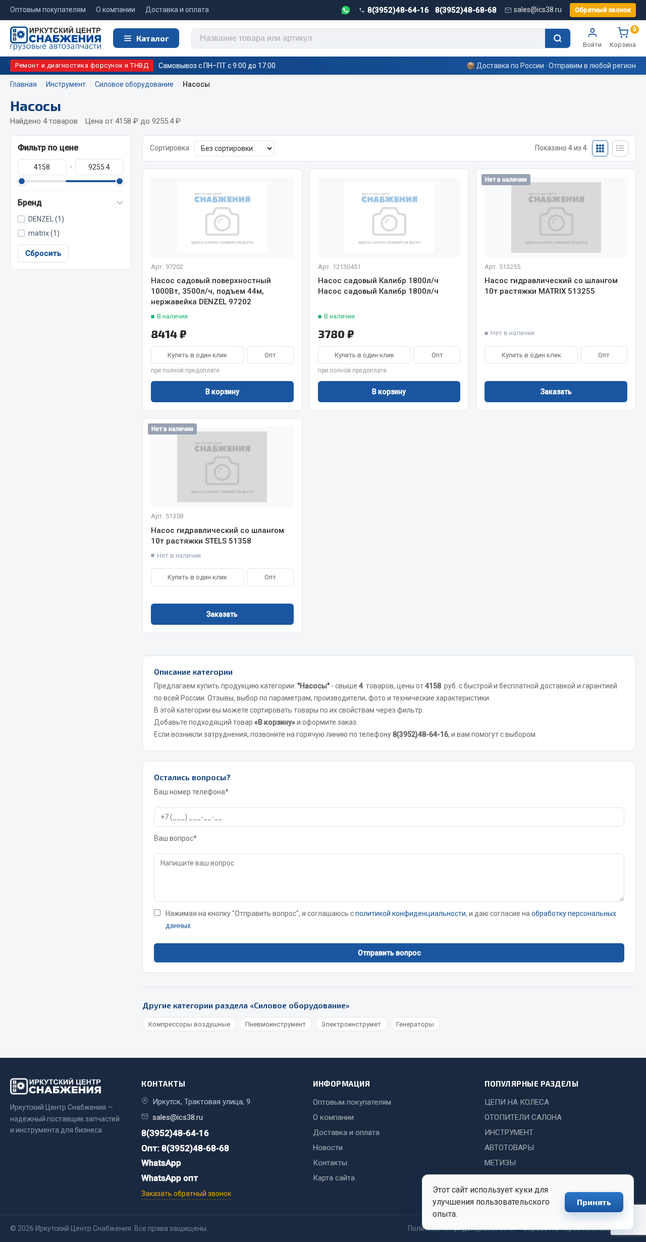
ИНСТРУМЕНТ (508, 1132)
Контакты (330, 1162)
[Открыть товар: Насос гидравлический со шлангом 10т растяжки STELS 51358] (222, 466)
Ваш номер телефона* (191, 792)
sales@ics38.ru (538, 10)
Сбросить (43, 253)
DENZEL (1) (46, 219)
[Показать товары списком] (620, 148)
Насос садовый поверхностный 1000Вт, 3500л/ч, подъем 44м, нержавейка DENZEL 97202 (211, 291)
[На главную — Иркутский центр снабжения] (55, 38)
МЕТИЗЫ (500, 1162)
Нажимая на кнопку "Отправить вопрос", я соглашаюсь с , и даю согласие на (391, 919)
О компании (115, 10)
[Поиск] (557, 38)
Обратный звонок (603, 10)
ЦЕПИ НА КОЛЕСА (516, 1102)
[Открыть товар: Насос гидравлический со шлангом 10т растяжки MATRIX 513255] (555, 217)
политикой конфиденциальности (410, 913)
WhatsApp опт (169, 1178)
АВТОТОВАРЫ (509, 1147)
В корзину (222, 392)
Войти (592, 44)
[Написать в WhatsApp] (346, 10)
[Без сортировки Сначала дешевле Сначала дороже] (234, 148)
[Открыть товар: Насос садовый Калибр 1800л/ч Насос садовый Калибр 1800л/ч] (389, 217)
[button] (71, 203)
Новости (328, 1147)
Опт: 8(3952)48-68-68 (185, 1148)
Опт (270, 355)
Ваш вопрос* (175, 838)
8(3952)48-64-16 (398, 10)
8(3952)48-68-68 (466, 10)
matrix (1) (44, 233)
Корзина (623, 37)
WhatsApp (161, 1163)
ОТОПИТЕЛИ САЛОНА (523, 1117)
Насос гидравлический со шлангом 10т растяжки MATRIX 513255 (551, 286)
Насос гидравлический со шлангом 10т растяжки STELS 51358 (217, 536)
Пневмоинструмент (275, 1024)
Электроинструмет (351, 1024)
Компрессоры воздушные (189, 1024)
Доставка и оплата (177, 10)
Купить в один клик (197, 355)
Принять (594, 1202)
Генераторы (415, 1024)
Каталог (152, 38)
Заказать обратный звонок (186, 1194)
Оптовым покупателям (48, 10)
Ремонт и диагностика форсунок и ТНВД (81, 65)
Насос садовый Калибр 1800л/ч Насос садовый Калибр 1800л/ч (378, 286)
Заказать (556, 392)
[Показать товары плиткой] (600, 148)
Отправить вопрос (389, 953)
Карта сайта (334, 1177)
